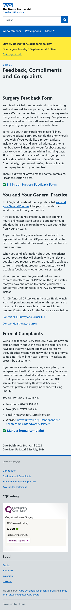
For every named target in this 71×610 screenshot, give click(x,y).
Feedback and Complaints (17, 476)
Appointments (12, 31)
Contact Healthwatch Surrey (20, 323)
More (50, 31)
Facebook (8, 570)
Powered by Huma (14, 604)
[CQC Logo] (16, 510)
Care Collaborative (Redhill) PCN (37, 590)
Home (8, 64)
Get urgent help (12, 54)
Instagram (8, 576)
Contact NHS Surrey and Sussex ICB (24, 317)
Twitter (6, 565)
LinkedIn (7, 581)
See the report (16, 540)
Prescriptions (33, 31)
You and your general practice (19, 481)
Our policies (9, 470)
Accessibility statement (15, 487)
